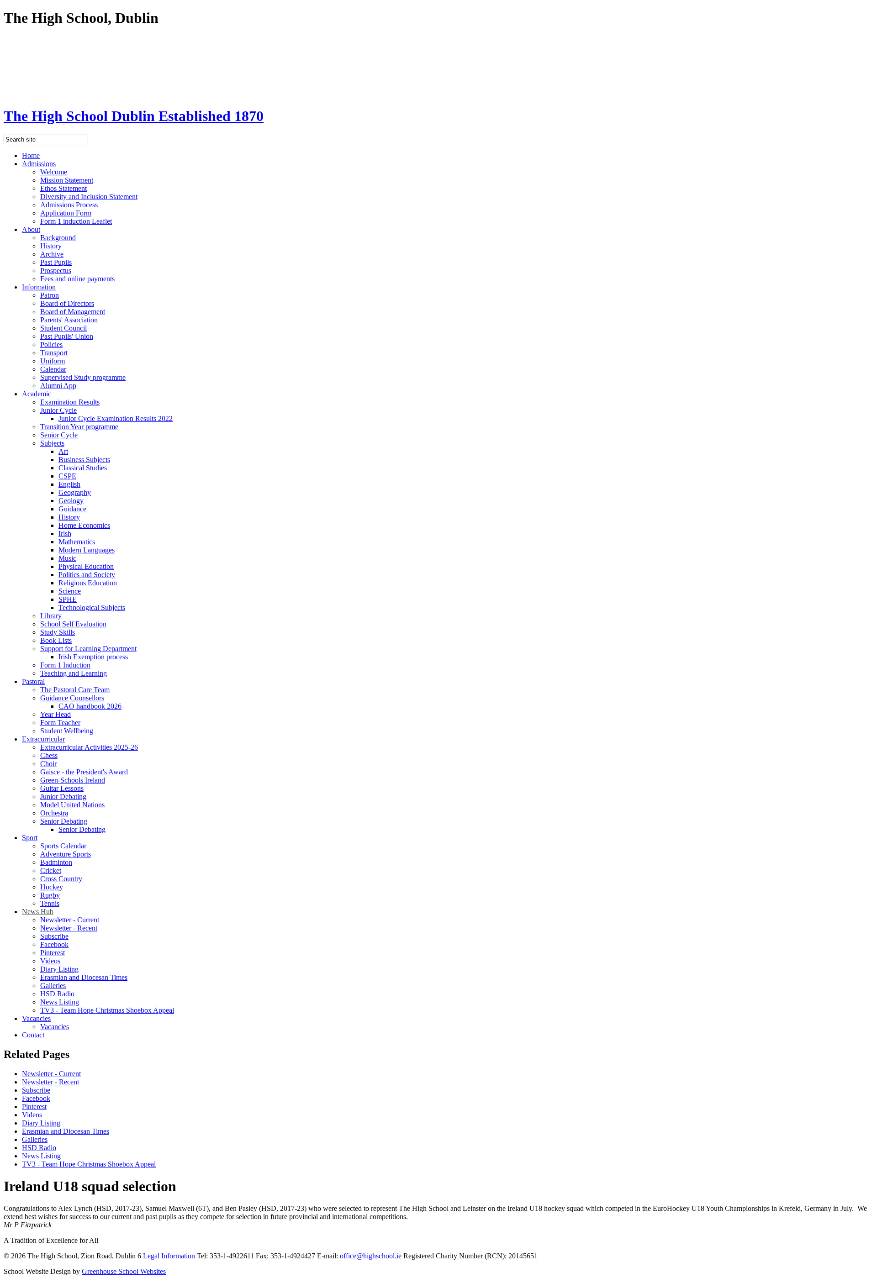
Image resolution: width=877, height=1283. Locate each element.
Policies (51, 344)
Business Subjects (84, 459)
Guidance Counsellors (72, 698)
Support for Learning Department (88, 648)
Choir (48, 764)
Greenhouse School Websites (124, 1271)
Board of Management (72, 311)
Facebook (54, 944)
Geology (71, 501)
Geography (74, 492)
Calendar (53, 369)
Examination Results (70, 402)
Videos (50, 961)
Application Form (65, 213)
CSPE (67, 476)
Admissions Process (69, 205)
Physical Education (86, 566)
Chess (49, 755)
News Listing (59, 1002)
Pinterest (52, 953)
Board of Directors (67, 303)
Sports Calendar (63, 846)
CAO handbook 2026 (90, 706)
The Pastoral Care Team (75, 690)
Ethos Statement (63, 188)
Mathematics (76, 542)
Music (67, 558)
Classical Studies (82, 468)
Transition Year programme (79, 427)
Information (39, 287)
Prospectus (55, 270)
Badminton (56, 862)
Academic (36, 394)
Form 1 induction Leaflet (76, 221)
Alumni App (58, 385)
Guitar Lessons (62, 788)
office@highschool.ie (371, 1256)
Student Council (63, 328)
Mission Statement (66, 180)
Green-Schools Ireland (72, 780)
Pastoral (33, 681)
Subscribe (54, 936)
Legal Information (169, 1256)
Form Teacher (60, 722)
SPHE (67, 599)
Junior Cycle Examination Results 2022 (115, 418)
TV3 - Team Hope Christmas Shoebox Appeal (107, 1010)
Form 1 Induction (65, 665)
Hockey (51, 887)
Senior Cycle (59, 435)
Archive (51, 254)
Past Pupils (56, 262)
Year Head (55, 714)
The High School (134, 116)
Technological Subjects (91, 607)
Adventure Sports (65, 854)
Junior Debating (63, 796)
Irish (64, 533)
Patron (49, 295)
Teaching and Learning (73, 673)
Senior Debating (63, 821)
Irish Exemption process (93, 657)
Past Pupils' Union (66, 336)
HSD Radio (57, 994)
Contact (33, 1035)
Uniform (52, 361)
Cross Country (61, 879)
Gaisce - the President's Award (84, 772)
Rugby (50, 895)
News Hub (37, 911)
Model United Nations (72, 805)
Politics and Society (86, 574)
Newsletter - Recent (68, 928)
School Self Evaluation (73, 624)
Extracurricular (43, 739)
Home (31, 155)
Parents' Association (69, 320)
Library (51, 616)
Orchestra (54, 813)
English (69, 484)
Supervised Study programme (83, 377)
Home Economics (84, 525)
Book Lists (56, 640)
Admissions (39, 164)
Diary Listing (59, 969)
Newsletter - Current (69, 920)
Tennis (49, 903)
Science (69, 591)
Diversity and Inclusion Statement (88, 196)
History (51, 246)
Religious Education (87, 583)
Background (58, 238)
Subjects (52, 443)
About (31, 229)
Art (63, 451)
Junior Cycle (58, 410)
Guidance (72, 509)
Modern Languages (86, 550)
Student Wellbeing (66, 731)
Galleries (53, 985)
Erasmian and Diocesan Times (83, 977)
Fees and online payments (77, 279)
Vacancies (36, 1018)
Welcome (53, 172)
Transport (54, 353)
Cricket (50, 870)
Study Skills (57, 632)
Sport (29, 837)
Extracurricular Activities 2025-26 (89, 747)
